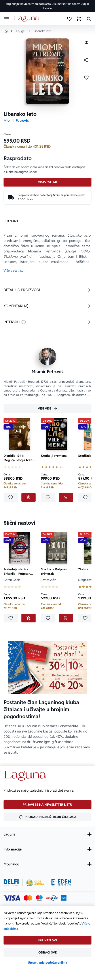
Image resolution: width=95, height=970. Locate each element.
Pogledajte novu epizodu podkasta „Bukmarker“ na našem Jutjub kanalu (47, 6)
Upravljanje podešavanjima (47, 963)
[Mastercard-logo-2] (28, 898)
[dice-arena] (35, 882)
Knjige (20, 31)
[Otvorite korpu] (79, 18)
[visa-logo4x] (12, 898)
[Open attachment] (86, 43)
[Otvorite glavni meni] (7, 19)
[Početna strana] (27, 19)
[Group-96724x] (52, 898)
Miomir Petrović (16, 120)
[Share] (85, 60)
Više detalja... (13, 270)
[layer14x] (63, 898)
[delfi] (11, 882)
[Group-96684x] (61, 882)
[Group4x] (39, 898)
